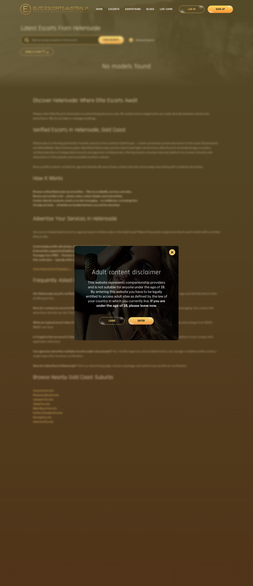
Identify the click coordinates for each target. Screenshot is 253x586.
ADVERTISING (133, 9)
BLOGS (150, 9)
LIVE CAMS (166, 9)
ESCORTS (113, 9)
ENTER (141, 321)
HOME (99, 9)
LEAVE (112, 321)
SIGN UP (220, 9)
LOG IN (191, 9)
